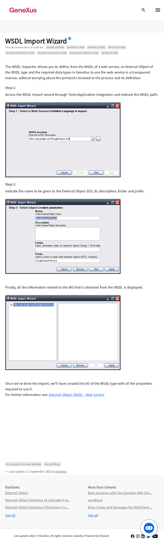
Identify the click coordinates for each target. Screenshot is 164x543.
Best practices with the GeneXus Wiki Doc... (120, 493)
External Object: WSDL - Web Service (76, 394)
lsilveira (61, 471)
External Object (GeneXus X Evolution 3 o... (37, 507)
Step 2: (10, 184)
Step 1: (10, 87)
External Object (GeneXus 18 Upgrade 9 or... (37, 500)
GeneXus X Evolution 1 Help (84, 52)
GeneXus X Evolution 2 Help (52, 52)
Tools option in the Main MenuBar (23, 464)
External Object (52, 464)
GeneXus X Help (110, 52)
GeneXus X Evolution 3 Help (20, 52)
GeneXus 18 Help (55, 47)
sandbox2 (95, 500)
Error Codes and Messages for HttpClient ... (120, 507)
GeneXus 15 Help (117, 47)
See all (10, 515)
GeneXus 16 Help (96, 47)
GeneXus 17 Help (75, 47)
